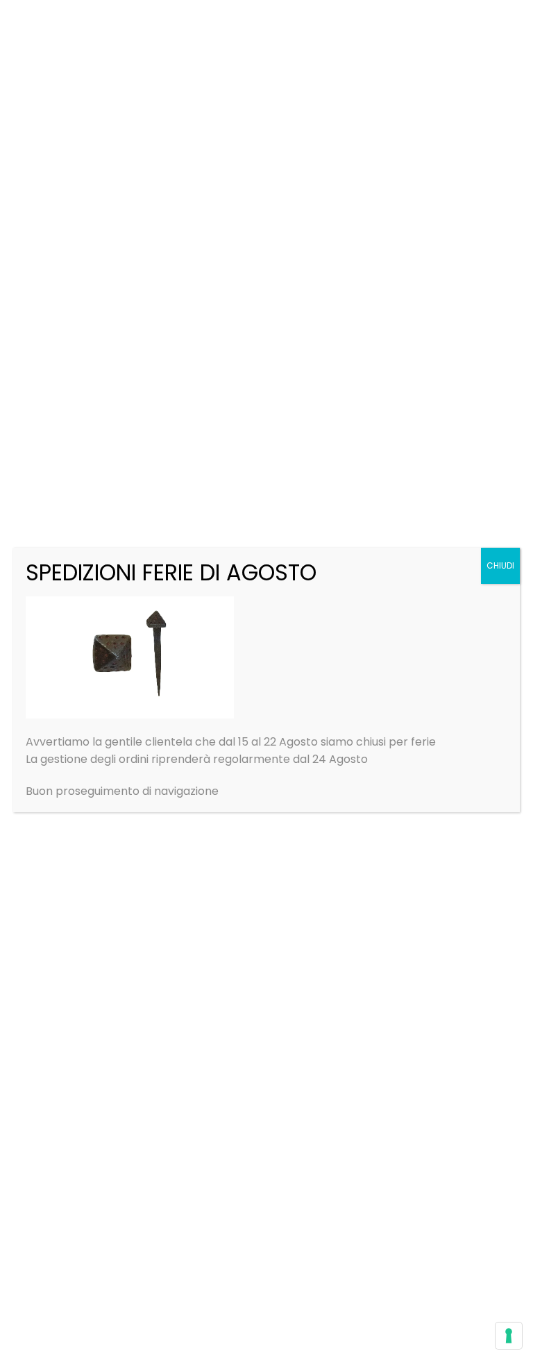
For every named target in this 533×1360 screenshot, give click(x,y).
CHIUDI (500, 565)
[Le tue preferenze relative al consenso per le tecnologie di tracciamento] (509, 1336)
